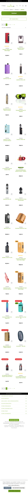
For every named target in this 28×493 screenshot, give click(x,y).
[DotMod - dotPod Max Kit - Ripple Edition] (7, 336)
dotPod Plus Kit (7, 199)
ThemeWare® (14, 427)
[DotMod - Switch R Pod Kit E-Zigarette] (7, 307)
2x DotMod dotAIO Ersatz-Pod (7, 169)
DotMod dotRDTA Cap (20, 228)
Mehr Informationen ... (14, 485)
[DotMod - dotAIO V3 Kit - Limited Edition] (7, 129)
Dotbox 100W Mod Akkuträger (7, 50)
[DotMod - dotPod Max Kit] (7, 68)
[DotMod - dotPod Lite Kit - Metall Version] (7, 99)
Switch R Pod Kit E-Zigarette (7, 317)
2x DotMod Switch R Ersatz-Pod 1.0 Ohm (21, 377)
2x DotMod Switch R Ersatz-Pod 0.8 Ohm (7, 376)
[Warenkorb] (25, 6)
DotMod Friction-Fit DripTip (21, 111)
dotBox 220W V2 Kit (7, 257)
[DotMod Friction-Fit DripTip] (21, 99)
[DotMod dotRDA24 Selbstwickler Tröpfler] (21, 158)
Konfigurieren (8, 487)
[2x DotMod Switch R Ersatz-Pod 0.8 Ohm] (7, 365)
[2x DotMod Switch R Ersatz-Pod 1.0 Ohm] (21, 365)
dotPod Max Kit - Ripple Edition (7, 347)
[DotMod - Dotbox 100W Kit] (21, 129)
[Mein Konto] (22, 6)
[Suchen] (17, 6)
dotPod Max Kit (7, 78)
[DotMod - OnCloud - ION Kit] (21, 336)
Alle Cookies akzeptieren (14, 490)
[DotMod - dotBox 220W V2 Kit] (7, 247)
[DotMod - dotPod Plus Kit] (7, 189)
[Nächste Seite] (12, 25)
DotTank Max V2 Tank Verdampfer (20, 200)
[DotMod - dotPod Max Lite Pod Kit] (21, 307)
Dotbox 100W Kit (21, 139)
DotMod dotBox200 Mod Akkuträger (21, 259)
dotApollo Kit (7, 228)
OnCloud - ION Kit (20, 346)
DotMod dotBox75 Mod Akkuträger (21, 288)
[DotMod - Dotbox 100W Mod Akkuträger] (7, 38)
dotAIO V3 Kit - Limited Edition (7, 140)
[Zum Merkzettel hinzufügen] (11, 43)
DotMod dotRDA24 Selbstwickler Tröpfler (20, 171)
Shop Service (5, 398)
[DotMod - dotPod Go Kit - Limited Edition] (7, 277)
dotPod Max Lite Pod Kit (21, 317)
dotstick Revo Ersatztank (20, 49)
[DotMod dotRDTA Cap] (21, 218)
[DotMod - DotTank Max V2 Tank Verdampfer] (21, 189)
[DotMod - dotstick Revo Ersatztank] (21, 38)
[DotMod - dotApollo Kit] (7, 218)
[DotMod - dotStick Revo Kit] (21, 68)
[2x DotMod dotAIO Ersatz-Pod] (7, 158)
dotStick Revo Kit (20, 79)
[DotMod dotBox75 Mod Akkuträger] (21, 277)
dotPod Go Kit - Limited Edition (7, 288)
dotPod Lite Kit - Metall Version (7, 109)
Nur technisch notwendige (18, 487)
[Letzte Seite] (14, 25)
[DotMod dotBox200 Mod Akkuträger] (21, 247)
